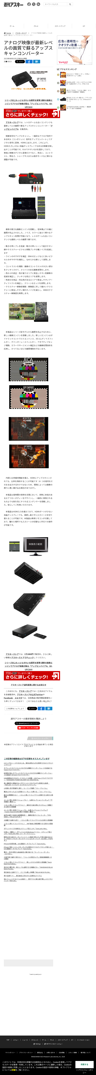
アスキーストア (84, 26)
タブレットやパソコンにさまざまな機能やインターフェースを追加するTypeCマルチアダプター (28, 769)
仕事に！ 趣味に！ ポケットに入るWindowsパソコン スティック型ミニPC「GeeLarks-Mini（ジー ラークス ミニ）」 (28, 832)
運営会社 (40, 1052)
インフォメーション (83, 1040)
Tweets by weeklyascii (35, 974)
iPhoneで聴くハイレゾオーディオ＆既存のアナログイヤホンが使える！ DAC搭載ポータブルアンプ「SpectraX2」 (28, 848)
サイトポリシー (10, 1052)
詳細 (13, 1070)
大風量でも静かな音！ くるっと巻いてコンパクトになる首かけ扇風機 (28, 820)
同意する (84, 1064)
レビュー (16, 1040)
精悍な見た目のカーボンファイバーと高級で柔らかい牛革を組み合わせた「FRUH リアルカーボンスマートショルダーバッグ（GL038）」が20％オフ (28, 838)
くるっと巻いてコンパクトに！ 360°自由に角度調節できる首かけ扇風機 (28, 824)
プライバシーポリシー (26, 1052)
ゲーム (44, 1040)
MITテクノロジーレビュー (54, 1044)
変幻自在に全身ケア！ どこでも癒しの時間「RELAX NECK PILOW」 (27, 872)
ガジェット (34, 1040)
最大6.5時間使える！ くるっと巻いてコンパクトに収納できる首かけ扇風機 (28, 795)
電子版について (85, 1052)
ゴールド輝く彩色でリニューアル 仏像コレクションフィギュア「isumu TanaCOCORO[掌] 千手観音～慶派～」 (26, 811)
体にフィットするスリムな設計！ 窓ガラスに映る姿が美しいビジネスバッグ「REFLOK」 (28, 880)
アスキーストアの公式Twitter (30, 694)
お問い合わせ (51, 1052)
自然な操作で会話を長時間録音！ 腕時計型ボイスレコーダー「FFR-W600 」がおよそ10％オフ (27, 816)
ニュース (25, 1040)
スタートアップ (36, 26)
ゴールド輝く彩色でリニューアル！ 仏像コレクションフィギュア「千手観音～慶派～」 (28, 801)
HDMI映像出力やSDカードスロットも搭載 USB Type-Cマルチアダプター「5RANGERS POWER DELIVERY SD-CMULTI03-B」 (28, 779)
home (8, 33)
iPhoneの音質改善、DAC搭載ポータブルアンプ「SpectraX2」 (25, 844)
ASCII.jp (38, 1044)
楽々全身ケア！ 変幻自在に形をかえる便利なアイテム (23, 875)
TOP (8, 1040)
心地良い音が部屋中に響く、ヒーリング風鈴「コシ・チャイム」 (26, 788)
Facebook (8, 697)
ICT (60, 26)
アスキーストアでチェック (22, 657)
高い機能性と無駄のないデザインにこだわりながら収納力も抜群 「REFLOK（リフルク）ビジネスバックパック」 (27, 784)
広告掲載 (62, 1052)
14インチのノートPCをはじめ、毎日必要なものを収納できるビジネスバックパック (28, 764)
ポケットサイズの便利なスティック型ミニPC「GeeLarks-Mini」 (26, 828)
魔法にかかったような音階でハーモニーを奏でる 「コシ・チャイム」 (28, 791)
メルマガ (18, 697)
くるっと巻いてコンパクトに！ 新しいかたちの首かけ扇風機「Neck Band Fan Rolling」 (28, 863)
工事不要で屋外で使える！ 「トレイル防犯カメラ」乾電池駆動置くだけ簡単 (28, 858)
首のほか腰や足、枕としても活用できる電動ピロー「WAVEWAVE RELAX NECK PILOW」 (28, 868)
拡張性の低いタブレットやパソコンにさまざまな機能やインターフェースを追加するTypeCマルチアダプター (28, 774)
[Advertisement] (48, 14)
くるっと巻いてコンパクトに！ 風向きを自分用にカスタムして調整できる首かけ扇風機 (28, 806)
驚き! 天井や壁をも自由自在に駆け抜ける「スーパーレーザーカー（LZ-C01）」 (27, 853)
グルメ (12, 26)
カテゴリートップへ (41, 738)
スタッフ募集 (72, 1052)
